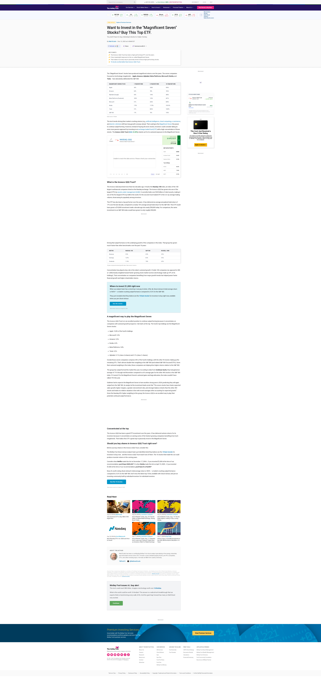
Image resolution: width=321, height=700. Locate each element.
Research (141, 655)
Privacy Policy (122, 673)
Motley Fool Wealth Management (205, 652)
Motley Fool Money (162, 665)
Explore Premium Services (123, 22)
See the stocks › (118, 303)
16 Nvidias (157, 588)
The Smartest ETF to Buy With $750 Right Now (118, 517)
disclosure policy (125, 576)
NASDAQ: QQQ (126, 140)
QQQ (130, 132)
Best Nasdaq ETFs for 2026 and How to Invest (118, 539)
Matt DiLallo (112, 41)
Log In (204, 2)
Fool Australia (172, 650)
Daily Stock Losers (209, 18)
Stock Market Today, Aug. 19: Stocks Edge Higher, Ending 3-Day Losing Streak (168, 518)
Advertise (141, 662)
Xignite (119, 659)
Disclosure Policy (132, 673)
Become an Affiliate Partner (204, 660)
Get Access (191, 107)
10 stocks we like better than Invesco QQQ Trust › (126, 62)
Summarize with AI (140, 46)
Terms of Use (112, 673)
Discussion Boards (188, 652)
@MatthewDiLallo (135, 561)
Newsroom (142, 657)
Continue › (116, 603)
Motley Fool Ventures (202, 655)
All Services (160, 650)
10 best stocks (144, 296)
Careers (141, 652)
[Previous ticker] (108, 15)
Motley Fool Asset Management (205, 650)
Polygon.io (126, 659)
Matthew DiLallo (155, 573)
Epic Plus (159, 657)
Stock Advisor (160, 652)
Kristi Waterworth (120, 536)
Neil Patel (168, 536)
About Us (141, 650)
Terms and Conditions (185, 673)
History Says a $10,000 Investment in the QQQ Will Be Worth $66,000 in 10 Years (168, 540)
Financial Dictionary (188, 657)
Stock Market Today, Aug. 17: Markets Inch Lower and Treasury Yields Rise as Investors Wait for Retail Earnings (143, 540)
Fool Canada (172, 652)
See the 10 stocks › (116, 482)
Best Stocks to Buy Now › (205, 7)
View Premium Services (203, 633)
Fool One (159, 662)
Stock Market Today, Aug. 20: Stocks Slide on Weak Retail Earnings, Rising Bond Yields (143, 518)
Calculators (186, 655)
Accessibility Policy (145, 673)
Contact (141, 660)
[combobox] (121, 2)
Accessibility (195, 2)
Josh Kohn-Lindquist (146, 514)
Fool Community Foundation (204, 657)
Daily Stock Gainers (207, 15)
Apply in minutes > (200, 145)
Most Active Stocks (207, 12)
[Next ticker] (201, 15)
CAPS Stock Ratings (188, 650)
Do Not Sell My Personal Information (203, 673)
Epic (158, 655)
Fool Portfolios (160, 660)
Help (211, 2)
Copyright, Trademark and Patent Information (164, 673)
